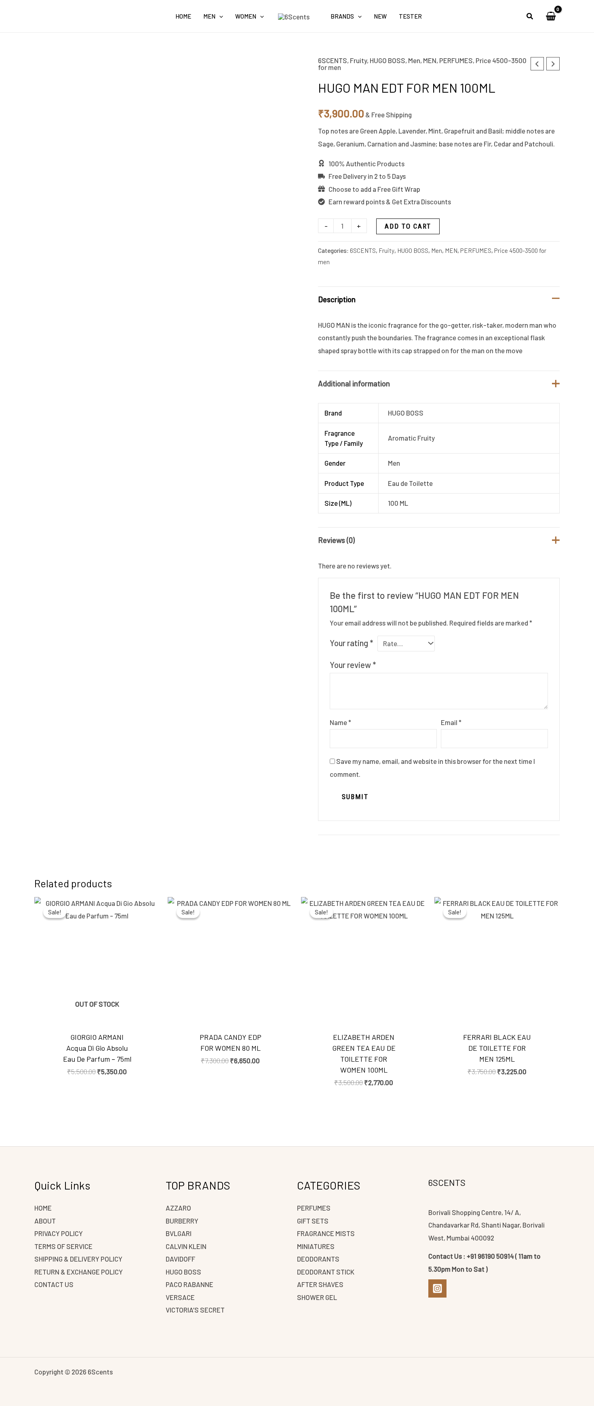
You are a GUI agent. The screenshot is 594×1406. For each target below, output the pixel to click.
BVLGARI (179, 1233)
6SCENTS (332, 60)
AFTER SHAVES (320, 1284)
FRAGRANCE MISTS (326, 1233)
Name (340, 722)
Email (451, 722)
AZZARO (178, 1208)
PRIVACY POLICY (58, 1233)
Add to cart (408, 226)
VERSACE (180, 1297)
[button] (219, 16)
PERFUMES (456, 60)
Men (414, 60)
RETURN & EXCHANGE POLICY (78, 1272)
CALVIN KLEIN (186, 1246)
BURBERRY (182, 1221)
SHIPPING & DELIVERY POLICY (78, 1259)
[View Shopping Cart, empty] (551, 16)
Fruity (358, 60)
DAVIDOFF (180, 1259)
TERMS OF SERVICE (63, 1246)
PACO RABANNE (189, 1284)
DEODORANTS (318, 1259)
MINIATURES (316, 1246)
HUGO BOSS (387, 60)
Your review (353, 665)
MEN (429, 60)
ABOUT (45, 1221)
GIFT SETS (313, 1221)
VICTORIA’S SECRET (195, 1310)
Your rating (351, 643)
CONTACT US (54, 1284)
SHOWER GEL (317, 1297)
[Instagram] (437, 1288)
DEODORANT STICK (325, 1272)
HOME (43, 1208)
